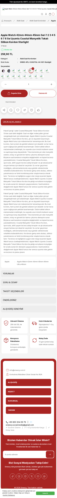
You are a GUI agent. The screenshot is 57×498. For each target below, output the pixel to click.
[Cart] (51, 14)
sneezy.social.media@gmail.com (20, 425)
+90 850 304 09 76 (17, 422)
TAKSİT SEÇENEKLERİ (13, 291)
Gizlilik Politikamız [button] (9, 495)
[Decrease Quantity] (4, 84)
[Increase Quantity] (53, 84)
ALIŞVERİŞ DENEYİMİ (13, 309)
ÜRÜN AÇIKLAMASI (12, 122)
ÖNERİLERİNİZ (9, 300)
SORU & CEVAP (10, 282)
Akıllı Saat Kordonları (28, 59)
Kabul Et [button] (45, 493)
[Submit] (50, 454)
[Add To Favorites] (18, 110)
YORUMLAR (8, 273)
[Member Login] (46, 14)
